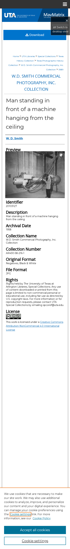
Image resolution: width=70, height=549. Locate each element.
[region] (35, 518)
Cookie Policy (42, 518)
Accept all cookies (35, 530)
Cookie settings (20, 514)
